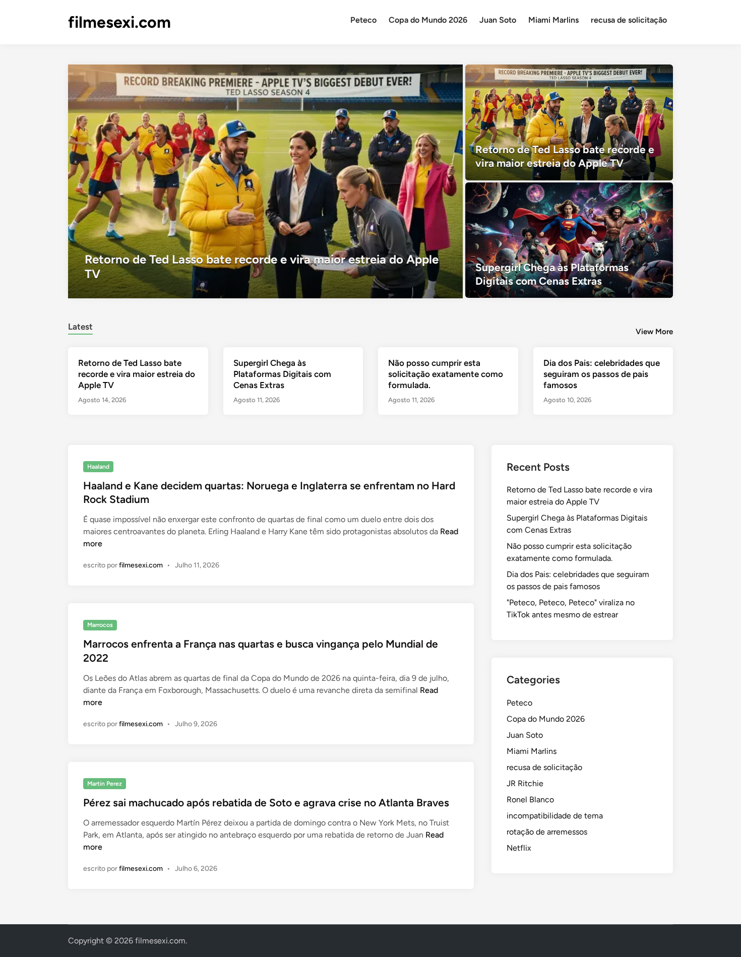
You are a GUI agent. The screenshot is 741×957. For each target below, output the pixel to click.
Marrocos (100, 624)
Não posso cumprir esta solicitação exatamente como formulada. (445, 374)
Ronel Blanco (530, 799)
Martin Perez (104, 783)
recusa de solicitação (629, 20)
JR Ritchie (525, 783)
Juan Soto (497, 20)
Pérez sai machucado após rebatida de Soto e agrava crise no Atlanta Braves (266, 802)
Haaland (98, 466)
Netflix (519, 848)
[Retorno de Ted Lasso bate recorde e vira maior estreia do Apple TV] (265, 181)
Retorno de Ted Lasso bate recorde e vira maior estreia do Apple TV (136, 374)
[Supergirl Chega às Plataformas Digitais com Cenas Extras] (569, 240)
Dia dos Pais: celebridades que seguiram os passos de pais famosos (601, 374)
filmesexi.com (119, 22)
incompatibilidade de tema (555, 815)
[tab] (80, 325)
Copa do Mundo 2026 (428, 20)
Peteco (363, 20)
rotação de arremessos (547, 832)
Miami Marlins (553, 20)
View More (654, 331)
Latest (80, 327)
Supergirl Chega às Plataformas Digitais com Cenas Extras (282, 374)
